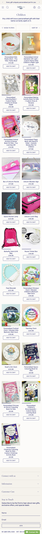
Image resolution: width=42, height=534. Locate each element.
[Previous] (3, 2)
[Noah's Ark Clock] (11, 354)
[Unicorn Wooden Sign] (31, 168)
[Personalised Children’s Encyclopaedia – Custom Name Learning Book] (31, 392)
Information (7, 483)
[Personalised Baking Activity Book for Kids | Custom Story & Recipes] (31, 84)
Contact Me (33, 532)
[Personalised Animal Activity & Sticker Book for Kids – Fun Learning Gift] (11, 126)
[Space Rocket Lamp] (11, 203)
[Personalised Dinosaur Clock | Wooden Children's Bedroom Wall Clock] (31, 275)
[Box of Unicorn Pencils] (11, 168)
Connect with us (9, 476)
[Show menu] (3, 7)
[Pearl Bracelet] (11, 275)
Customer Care (8, 491)
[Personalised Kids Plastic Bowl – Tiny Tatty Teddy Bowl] (11, 44)
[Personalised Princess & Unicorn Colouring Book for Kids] (11, 392)
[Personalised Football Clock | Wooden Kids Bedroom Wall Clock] (11, 315)
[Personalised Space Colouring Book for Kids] (31, 354)
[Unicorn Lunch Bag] (31, 203)
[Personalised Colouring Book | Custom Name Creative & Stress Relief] (11, 84)
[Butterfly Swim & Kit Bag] (11, 238)
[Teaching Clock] (31, 315)
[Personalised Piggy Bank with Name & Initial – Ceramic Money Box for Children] (31, 126)
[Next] (39, 2)
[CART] (39, 7)
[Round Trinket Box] (31, 238)
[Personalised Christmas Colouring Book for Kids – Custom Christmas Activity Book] (11, 434)
